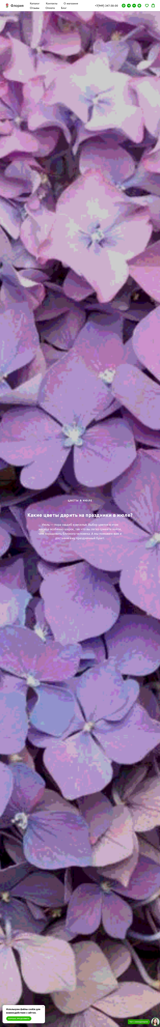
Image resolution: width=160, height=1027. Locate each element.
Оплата (50, 7)
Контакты (51, 3)
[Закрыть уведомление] (43, 1007)
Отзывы (34, 7)
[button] (147, 5)
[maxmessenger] (124, 5)
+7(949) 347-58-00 (106, 5)
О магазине (71, 3)
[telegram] (129, 5)
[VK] (134, 5)
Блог (64, 7)
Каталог (35, 3)
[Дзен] (139, 5)
